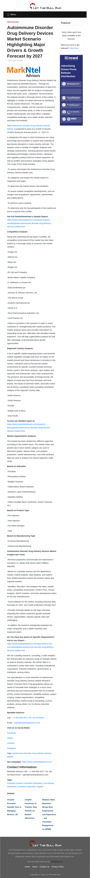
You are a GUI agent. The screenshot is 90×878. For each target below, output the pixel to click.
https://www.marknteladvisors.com (37, 762)
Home (27, 867)
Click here (74, 48)
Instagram (11, 748)
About (34, 867)
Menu (13, 14)
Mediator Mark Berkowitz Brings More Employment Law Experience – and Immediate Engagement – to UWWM (49, 814)
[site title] (45, 842)
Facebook (11, 733)
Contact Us (44, 867)
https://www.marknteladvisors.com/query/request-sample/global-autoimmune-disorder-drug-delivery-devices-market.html (29, 223)
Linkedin (10, 743)
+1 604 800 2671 (20, 718)
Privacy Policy (57, 867)
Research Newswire (27, 786)
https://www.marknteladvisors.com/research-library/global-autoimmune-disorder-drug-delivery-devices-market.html (28, 427)
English (40, 786)
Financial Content (14, 783)
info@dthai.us (57, 862)
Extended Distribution (33, 783)
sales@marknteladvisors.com (27, 723)
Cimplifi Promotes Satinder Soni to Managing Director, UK (14, 807)
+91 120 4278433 (36, 718)
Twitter (10, 738)
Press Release (13, 22)
